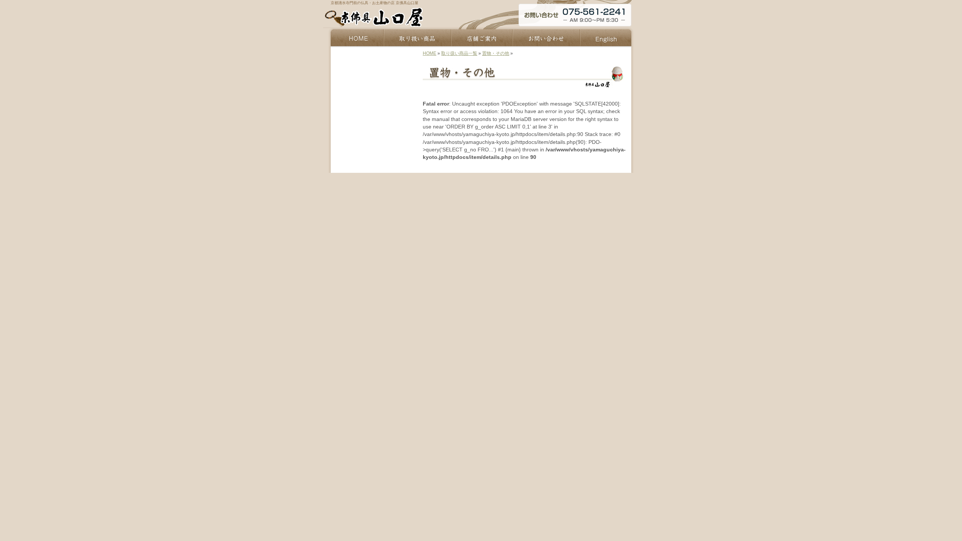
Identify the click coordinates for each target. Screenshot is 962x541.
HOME (429, 53)
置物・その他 (495, 53)
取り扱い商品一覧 (459, 53)
